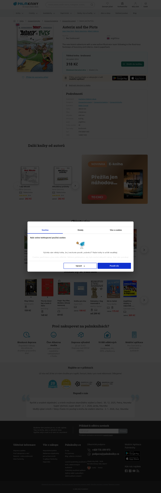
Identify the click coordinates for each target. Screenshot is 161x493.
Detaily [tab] (80, 230)
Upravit (79, 266)
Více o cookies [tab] (116, 230)
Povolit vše (114, 266)
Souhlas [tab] (45, 230)
